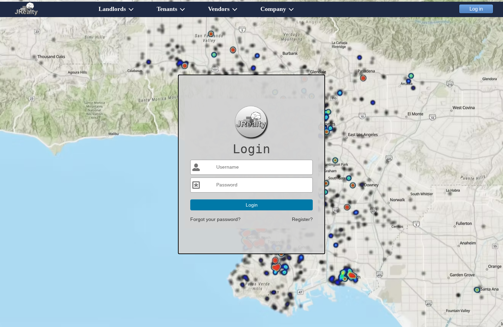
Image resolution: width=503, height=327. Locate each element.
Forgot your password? (215, 219)
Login (252, 205)
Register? (302, 219)
